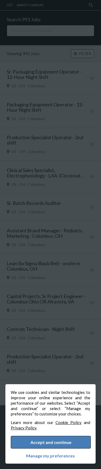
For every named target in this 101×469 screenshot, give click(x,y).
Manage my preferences (50, 455)
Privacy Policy (23, 427)
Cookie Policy (68, 422)
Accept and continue (50, 442)
